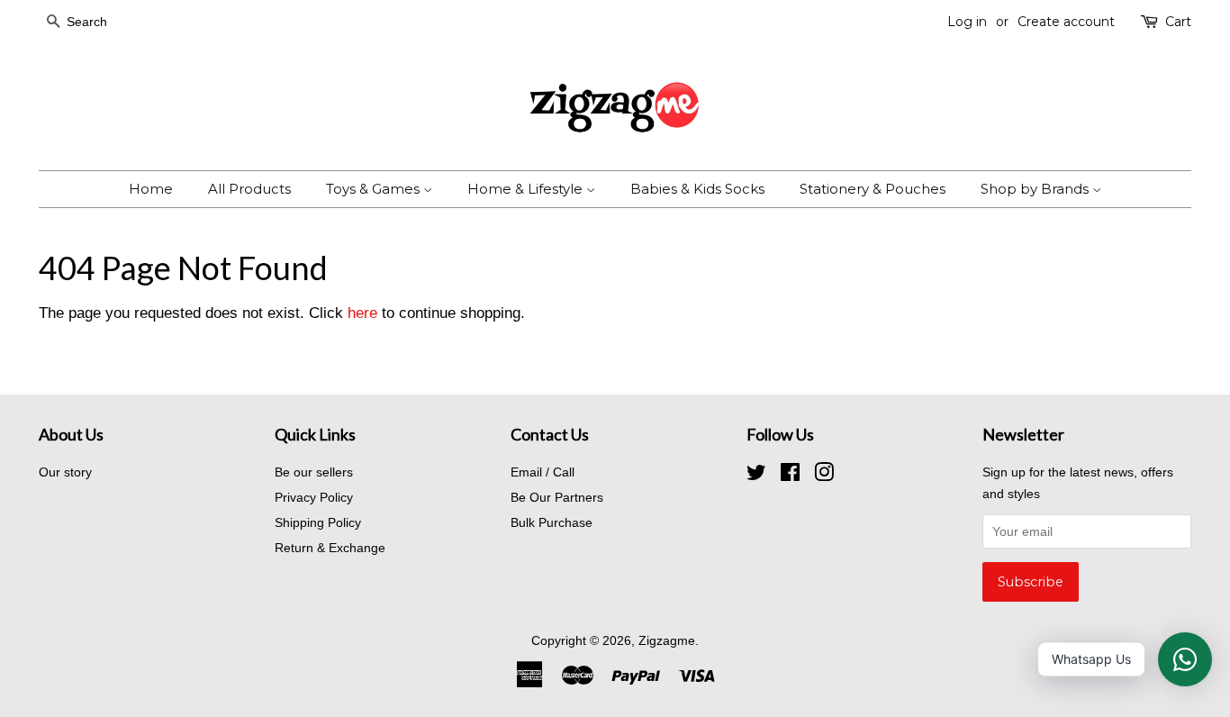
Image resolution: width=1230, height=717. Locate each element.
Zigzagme (666, 640)
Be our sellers (314, 472)
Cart (1178, 22)
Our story (65, 472)
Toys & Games (374, 188)
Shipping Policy (318, 522)
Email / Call (542, 472)
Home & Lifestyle (526, 188)
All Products (249, 188)
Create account (1066, 22)
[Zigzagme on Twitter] (756, 475)
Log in (967, 22)
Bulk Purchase (551, 522)
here (362, 313)
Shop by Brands (1036, 188)
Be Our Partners (557, 497)
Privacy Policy (314, 497)
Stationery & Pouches (872, 188)
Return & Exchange (330, 547)
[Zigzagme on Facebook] (790, 475)
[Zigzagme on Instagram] (824, 475)
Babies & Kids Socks (697, 188)
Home (151, 188)
